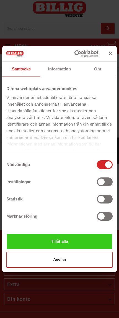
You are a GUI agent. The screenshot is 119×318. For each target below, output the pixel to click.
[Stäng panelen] (111, 53)
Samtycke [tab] (21, 69)
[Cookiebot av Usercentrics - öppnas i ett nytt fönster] (75, 53)
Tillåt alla (59, 241)
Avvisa (59, 259)
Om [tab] (97, 69)
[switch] (105, 181)
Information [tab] (59, 69)
